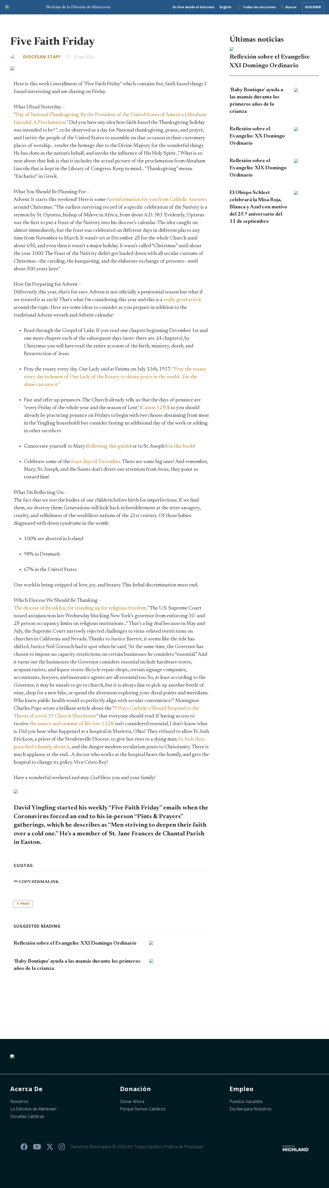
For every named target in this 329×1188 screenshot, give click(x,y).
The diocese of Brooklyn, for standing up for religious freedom (80, 608)
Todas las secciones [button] (259, 7)
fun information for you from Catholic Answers (157, 199)
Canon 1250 (154, 407)
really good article (182, 299)
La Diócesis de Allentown (33, 1109)
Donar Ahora (132, 1101)
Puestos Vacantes (246, 1101)
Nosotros (19, 1101)
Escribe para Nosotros (250, 1109)
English (225, 7)
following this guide (109, 446)
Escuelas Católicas (27, 1116)
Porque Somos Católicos (143, 1109)
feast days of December (95, 461)
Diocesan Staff (42, 57)
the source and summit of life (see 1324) (72, 723)
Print (25, 903)
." (115, 377)
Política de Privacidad (183, 1146)
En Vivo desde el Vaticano (193, 7)
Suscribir (313, 7)
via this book (180, 446)
